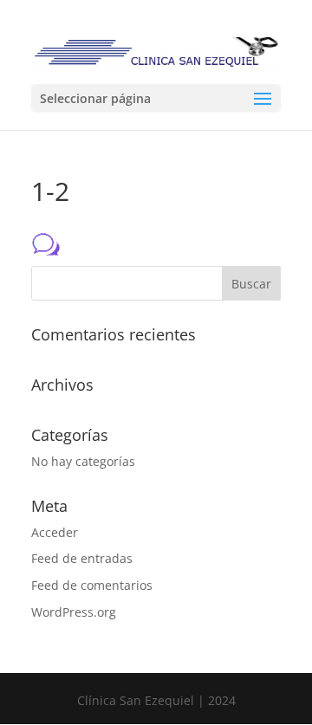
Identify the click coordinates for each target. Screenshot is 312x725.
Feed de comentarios (92, 585)
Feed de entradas (82, 558)
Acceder (54, 532)
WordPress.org (73, 612)
